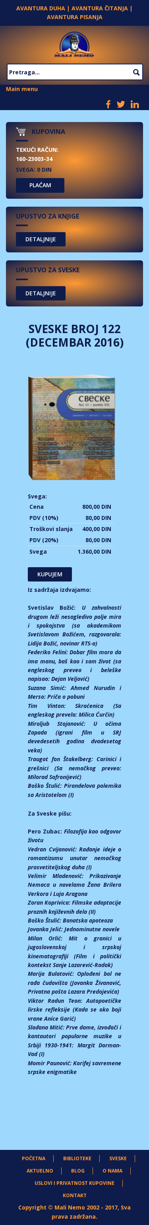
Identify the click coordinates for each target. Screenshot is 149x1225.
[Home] (74, 43)
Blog (78, 1170)
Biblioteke (77, 1158)
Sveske (118, 1158)
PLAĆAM (40, 185)
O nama (112, 1170)
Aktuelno (40, 1170)
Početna (33, 1158)
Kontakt (75, 1195)
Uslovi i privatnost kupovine (74, 1183)
